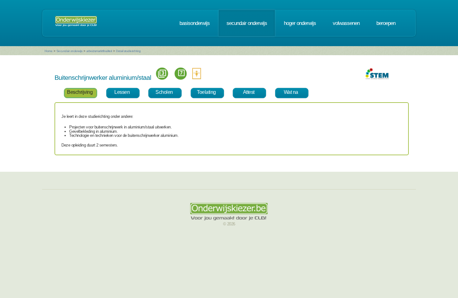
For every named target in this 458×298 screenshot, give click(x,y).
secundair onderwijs (247, 23)
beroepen (385, 23)
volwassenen (346, 23)
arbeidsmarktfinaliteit (99, 51)
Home (48, 51)
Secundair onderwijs (69, 51)
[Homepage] (76, 23)
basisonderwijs (194, 23)
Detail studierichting (128, 51)
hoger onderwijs (300, 23)
